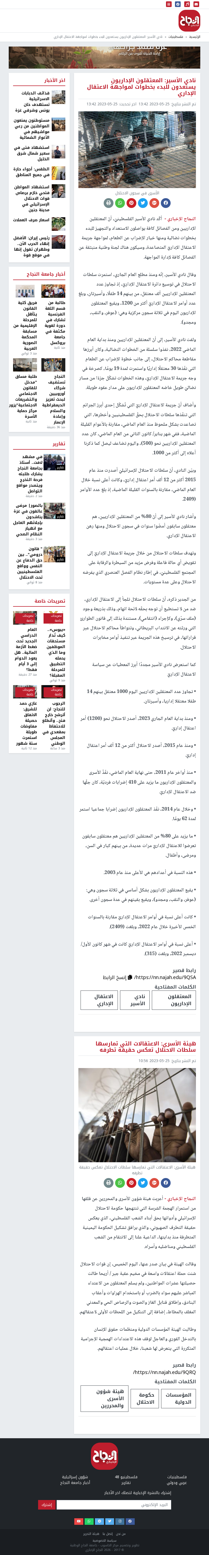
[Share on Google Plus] (154, 203)
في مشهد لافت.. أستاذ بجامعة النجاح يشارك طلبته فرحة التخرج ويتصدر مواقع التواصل (29, 474)
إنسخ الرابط (115, 977)
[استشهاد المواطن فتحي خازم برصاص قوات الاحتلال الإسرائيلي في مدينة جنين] (58, 191)
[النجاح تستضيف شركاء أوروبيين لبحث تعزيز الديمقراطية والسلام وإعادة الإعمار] (53, 365)
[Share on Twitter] (143, 203)
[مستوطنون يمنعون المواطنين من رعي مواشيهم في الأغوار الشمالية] (58, 124)
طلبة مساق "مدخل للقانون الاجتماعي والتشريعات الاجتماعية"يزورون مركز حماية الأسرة (25, 396)
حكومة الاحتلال (145, 1398)
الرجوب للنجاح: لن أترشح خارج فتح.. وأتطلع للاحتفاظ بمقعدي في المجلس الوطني (53, 723)
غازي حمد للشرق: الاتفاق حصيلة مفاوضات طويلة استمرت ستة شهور (26, 723)
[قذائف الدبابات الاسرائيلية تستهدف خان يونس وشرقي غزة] (58, 97)
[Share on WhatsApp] (120, 203)
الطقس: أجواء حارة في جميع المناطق (31, 172)
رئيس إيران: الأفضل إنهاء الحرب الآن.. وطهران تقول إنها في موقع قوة (31, 246)
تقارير (59, 444)
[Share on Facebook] (166, 203)
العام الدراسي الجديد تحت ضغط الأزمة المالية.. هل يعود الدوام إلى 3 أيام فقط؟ (25, 650)
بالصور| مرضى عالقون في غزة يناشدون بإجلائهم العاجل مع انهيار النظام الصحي (27, 520)
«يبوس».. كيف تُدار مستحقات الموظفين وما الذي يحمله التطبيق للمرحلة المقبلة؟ (56, 652)
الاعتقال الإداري (103, 1000)
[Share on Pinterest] (131, 203)
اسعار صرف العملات (31, 220)
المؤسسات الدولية (178, 1398)
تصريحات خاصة (50, 601)
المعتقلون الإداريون (179, 1000)
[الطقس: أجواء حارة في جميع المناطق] (58, 173)
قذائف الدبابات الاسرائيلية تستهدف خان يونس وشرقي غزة (32, 101)
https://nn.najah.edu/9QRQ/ (164, 1372)
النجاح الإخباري (189, 21)
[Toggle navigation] (169, 4)
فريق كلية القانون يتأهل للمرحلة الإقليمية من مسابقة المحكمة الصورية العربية (25, 325)
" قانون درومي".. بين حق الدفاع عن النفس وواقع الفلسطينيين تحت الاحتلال (29, 563)
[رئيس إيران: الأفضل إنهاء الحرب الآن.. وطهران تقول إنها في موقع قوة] (58, 242)
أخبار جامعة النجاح (46, 274)
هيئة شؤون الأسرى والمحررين (110, 1398)
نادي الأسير (137, 1000)
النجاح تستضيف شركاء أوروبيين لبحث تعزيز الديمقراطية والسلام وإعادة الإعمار (53, 399)
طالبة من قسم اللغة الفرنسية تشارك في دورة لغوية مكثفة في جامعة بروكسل (55, 323)
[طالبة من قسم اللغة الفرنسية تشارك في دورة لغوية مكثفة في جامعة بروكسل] (53, 291)
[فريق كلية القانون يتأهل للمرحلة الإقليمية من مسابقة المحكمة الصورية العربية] (25, 291)
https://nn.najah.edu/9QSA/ (165, 977)
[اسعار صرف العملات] (58, 224)
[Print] (108, 203)
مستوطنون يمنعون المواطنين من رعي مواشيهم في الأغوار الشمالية (32, 129)
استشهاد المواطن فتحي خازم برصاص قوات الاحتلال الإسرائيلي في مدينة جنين (32, 198)
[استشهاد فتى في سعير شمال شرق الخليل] (58, 151)
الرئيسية (194, 37)
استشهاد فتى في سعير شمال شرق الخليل (32, 153)
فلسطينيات (175, 37)
